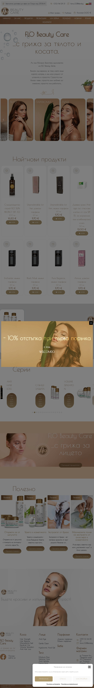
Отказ (63, 679)
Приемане (43, 679)
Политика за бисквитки (53, 684)
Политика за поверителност (69, 684)
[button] (89, 667)
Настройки (81, 679)
